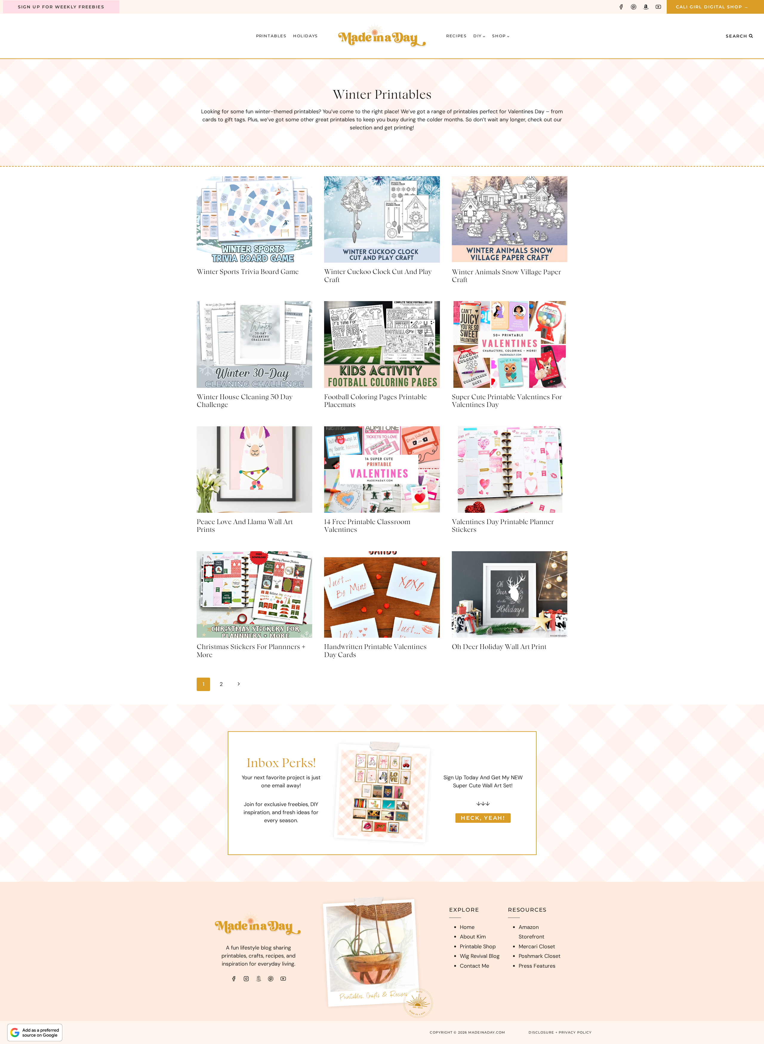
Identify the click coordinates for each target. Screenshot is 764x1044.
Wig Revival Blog (480, 956)
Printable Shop (478, 946)
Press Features (537, 965)
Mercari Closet (537, 946)
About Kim (473, 936)
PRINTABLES (271, 35)
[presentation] (254, 219)
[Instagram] (246, 978)
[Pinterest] (633, 6)
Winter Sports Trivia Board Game (248, 272)
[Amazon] (645, 6)
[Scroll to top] (747, 962)
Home (467, 927)
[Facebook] (621, 6)
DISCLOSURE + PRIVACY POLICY (560, 1032)
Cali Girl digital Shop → (712, 7)
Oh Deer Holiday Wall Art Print (499, 647)
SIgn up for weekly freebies (61, 7)
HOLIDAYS (305, 35)
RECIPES (456, 35)
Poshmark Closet (539, 956)
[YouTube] (658, 6)
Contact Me (474, 965)
